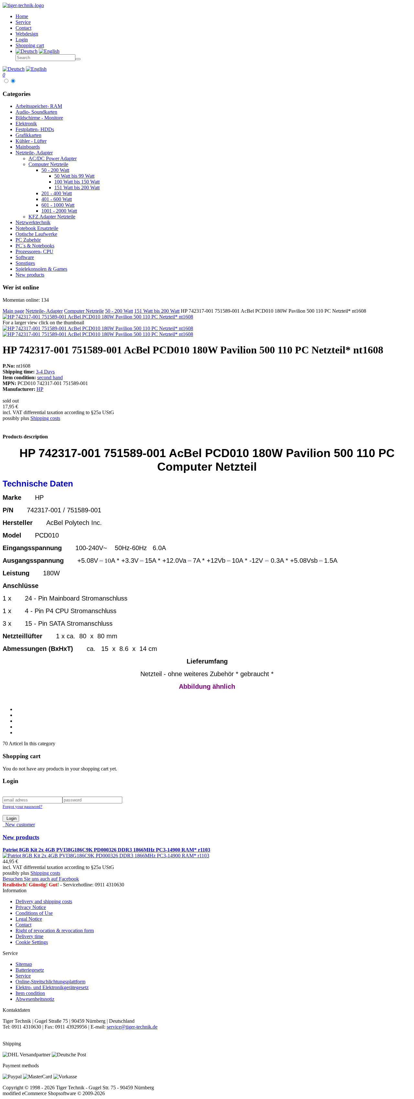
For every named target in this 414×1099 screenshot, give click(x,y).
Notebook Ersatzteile (37, 228)
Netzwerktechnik (33, 222)
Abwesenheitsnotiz (35, 999)
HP (40, 389)
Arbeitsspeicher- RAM (39, 106)
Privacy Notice (31, 907)
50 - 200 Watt (55, 170)
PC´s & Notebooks (35, 245)
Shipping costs (45, 418)
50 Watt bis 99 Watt (74, 176)
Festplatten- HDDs (35, 129)
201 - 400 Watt (56, 193)
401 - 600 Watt (56, 199)
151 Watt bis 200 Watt (77, 187)
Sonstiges (25, 263)
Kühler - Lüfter (31, 141)
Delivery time (29, 936)
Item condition (30, 993)
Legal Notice (29, 919)
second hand (50, 377)
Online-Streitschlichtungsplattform (50, 981)
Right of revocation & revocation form (55, 930)
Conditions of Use (34, 913)
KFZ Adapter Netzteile (51, 216)
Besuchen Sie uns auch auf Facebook (41, 879)
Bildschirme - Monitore (39, 117)
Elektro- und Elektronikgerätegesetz (52, 987)
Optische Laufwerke (36, 234)
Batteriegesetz (30, 970)
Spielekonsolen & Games (41, 269)
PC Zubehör (28, 240)
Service (23, 976)
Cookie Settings (32, 942)
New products (30, 274)
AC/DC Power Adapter (52, 158)
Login (10, 818)
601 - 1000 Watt (57, 205)
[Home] (23, 5)
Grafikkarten (28, 135)
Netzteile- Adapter (34, 152)
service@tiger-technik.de (132, 1027)
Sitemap (24, 964)
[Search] (78, 59)
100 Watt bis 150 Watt (77, 181)
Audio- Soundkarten (36, 112)
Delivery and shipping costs (44, 901)
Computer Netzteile (48, 164)
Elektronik (26, 123)
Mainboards (28, 147)
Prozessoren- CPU (34, 251)
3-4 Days (45, 371)
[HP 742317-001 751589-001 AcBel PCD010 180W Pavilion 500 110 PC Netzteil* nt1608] (98, 316)
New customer (19, 824)
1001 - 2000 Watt (59, 211)
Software (25, 257)
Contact (23, 924)
